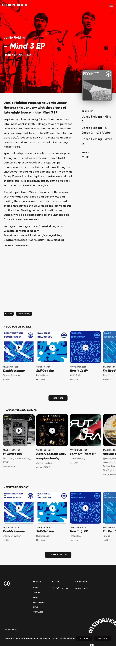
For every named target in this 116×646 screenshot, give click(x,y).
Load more (58, 398)
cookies (54, 638)
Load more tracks (58, 555)
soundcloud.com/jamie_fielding (41, 235)
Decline (102, 639)
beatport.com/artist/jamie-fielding (40, 240)
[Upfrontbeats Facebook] (53, 588)
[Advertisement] (39, 283)
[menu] (111, 5)
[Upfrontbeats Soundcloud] (67, 589)
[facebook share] (83, 157)
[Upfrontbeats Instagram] (62, 588)
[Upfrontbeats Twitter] (57, 588)
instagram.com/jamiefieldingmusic (41, 226)
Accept (84, 639)
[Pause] (19, 347)
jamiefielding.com (27, 231)
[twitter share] (87, 157)
